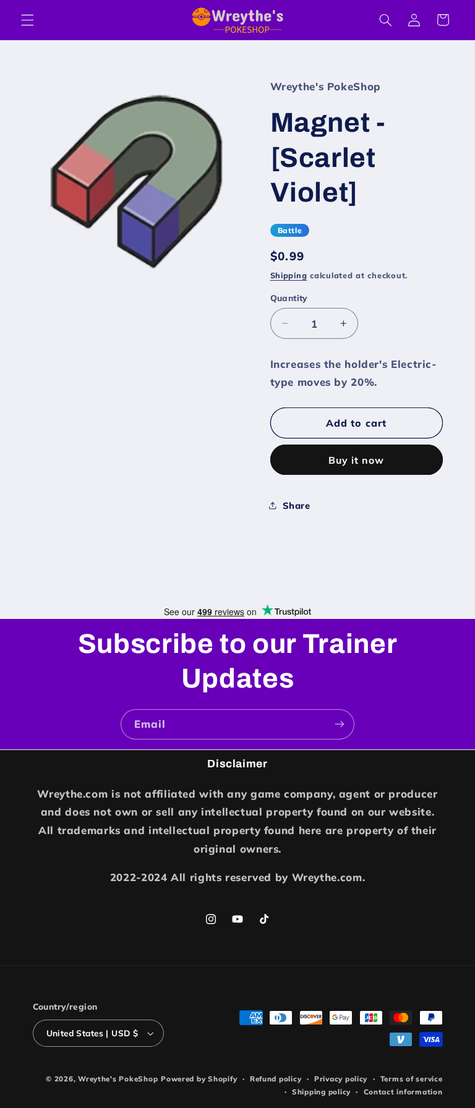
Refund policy (276, 1078)
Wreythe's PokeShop (118, 1078)
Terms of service (411, 1078)
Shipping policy (321, 1091)
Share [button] (296, 505)
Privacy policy (340, 1078)
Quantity (289, 297)
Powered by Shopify (199, 1078)
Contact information (403, 1091)
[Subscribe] (339, 724)
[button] (27, 20)
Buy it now (356, 460)
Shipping (288, 275)
